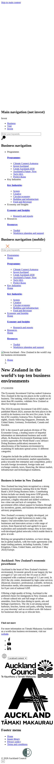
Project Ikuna (19, 176)
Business (11, 123)
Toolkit (16, 230)
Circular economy (21, 196)
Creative (17, 194)
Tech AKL (18, 174)
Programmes (13, 157)
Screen (16, 191)
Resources (12, 224)
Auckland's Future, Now (25, 171)
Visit (9, 126)
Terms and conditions (17, 744)
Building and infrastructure (26, 199)
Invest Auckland (21, 166)
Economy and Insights (18, 210)
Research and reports (23, 216)
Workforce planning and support (28, 233)
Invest (10, 128)
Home (10, 258)
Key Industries (14, 185)
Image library (13, 739)
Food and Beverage (22, 202)
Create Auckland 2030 (23, 168)
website (4, 634)
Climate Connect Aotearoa (25, 163)
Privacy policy (14, 741)
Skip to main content (11, 2)
